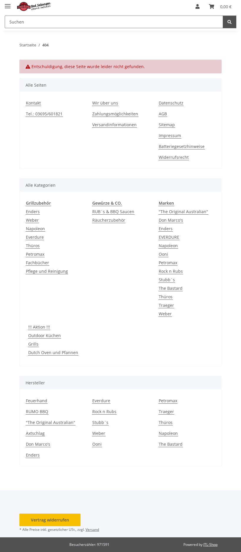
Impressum (170, 135)
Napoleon (35, 228)
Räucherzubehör (108, 220)
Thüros (33, 245)
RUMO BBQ (37, 411)
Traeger (166, 305)
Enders (33, 211)
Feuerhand (36, 400)
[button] (197, 6)
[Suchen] (229, 22)
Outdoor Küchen (44, 335)
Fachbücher (37, 262)
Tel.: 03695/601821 (44, 114)
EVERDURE (169, 237)
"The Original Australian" (183, 211)
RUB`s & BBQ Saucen (113, 211)
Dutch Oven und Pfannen (53, 352)
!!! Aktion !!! (39, 327)
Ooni (163, 254)
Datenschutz (171, 103)
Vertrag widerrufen (50, 520)
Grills (33, 344)
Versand (92, 529)
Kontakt (33, 103)
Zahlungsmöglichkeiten (115, 114)
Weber (32, 220)
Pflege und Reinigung (47, 271)
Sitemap (167, 124)
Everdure (35, 237)
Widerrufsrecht (174, 157)
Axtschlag (35, 433)
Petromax (35, 254)
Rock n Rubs (171, 271)
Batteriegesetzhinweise (182, 146)
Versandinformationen (114, 124)
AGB (163, 114)
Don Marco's (171, 220)
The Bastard (171, 288)
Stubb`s (167, 279)
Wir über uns (105, 103)
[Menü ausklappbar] (8, 3)
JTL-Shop (210, 544)
